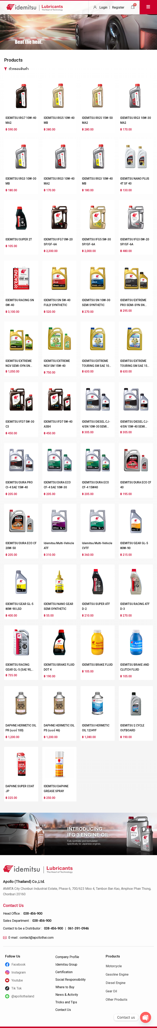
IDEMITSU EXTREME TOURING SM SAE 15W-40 (135, 365)
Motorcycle (114, 966)
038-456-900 (32, 913)
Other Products (116, 999)
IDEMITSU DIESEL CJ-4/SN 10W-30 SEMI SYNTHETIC (96, 426)
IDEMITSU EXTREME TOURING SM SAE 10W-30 (97, 365)
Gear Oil (111, 991)
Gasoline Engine (117, 974)
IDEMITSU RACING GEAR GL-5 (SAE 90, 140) (18, 669)
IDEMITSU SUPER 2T (19, 239)
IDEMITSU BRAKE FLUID (97, 664)
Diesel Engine (116, 983)
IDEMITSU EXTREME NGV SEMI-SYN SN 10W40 (19, 365)
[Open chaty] (145, 1017)
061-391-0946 (78, 928)
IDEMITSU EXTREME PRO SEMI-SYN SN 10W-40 (133, 305)
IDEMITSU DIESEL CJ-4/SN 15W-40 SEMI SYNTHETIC (134, 426)
